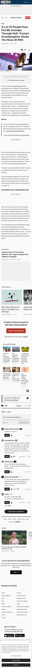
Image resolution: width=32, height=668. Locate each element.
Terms (3, 615)
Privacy (4, 617)
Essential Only (16, 660)
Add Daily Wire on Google (17, 80)
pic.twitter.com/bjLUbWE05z (15, 131)
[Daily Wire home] (16, 18)
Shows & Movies (6, 595)
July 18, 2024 (25, 135)
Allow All (16, 665)
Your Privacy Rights (22, 601)
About (3, 604)
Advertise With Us (7, 606)
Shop (3, 598)
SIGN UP (28, 17)
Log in (25, 337)
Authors (4, 609)
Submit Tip (16, 572)
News (3, 593)
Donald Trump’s (17, 86)
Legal (18, 604)
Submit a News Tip (22, 615)
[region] (16, 654)
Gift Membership (21, 598)
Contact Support (21, 595)
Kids (3, 601)
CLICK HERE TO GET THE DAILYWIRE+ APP (15, 190)
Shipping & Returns (22, 609)
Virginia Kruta (5, 43)
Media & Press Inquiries (23, 606)
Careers (19, 593)
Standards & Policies (22, 612)
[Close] (30, 642)
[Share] (29, 50)
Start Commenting (16, 331)
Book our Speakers (7, 612)
